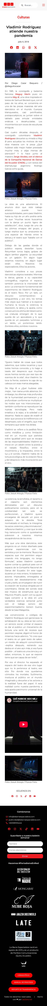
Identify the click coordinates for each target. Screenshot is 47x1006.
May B (16, 97)
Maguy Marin (22, 94)
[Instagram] (16, 796)
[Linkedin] (30, 796)
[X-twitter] (21, 796)
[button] (43, 5)
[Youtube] (34, 796)
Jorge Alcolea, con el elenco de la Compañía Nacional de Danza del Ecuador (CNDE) (23, 159)
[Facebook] (12, 796)
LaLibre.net (27, 999)
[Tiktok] (25, 796)
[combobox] (28, 5)
